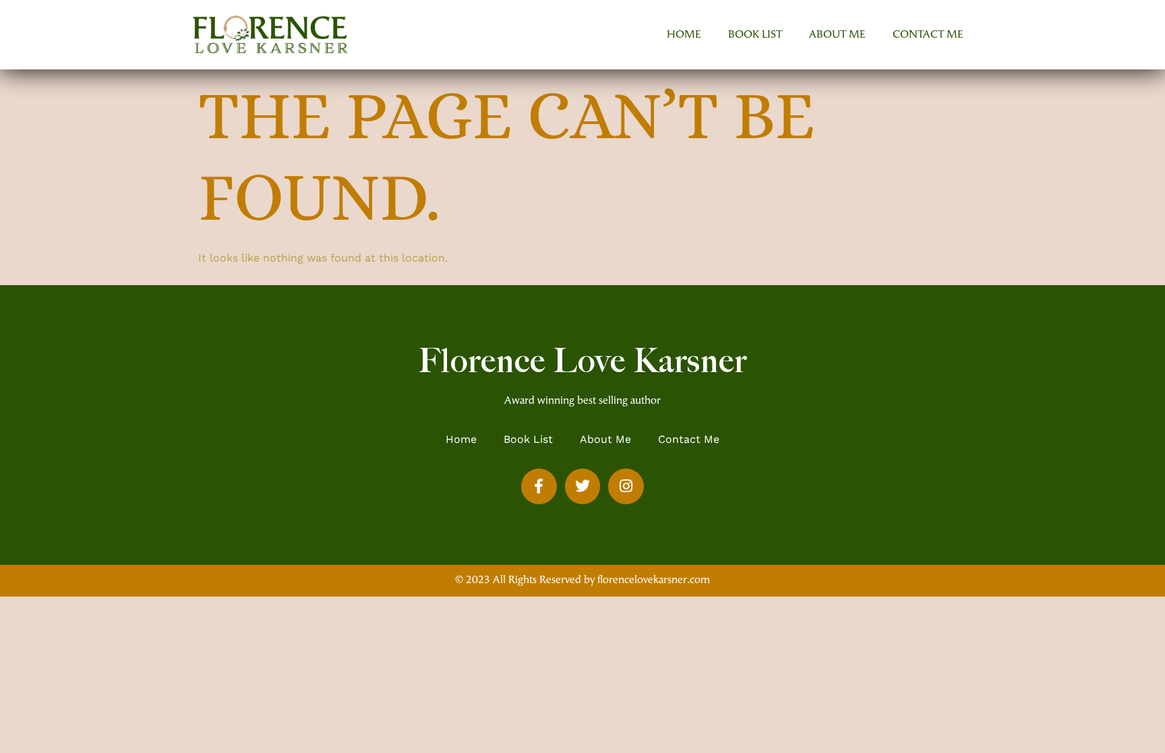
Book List (755, 35)
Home (684, 35)
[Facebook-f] (539, 486)
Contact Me (928, 35)
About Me (837, 35)
